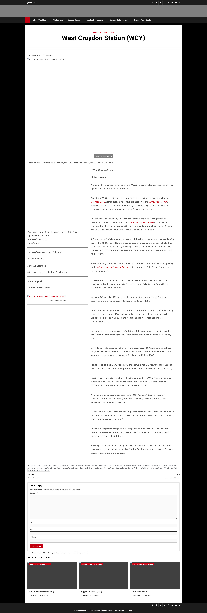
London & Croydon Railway (141, 222)
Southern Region (121, 468)
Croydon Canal (98, 201)
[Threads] (168, 3)
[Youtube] (176, 3)
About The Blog (39, 20)
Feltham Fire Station (172, 476)
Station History (144, 468)
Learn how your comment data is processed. (72, 553)
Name (32, 522)
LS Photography (57, 20)
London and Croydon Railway (84, 465)
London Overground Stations (103, 32)
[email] (180, 3)
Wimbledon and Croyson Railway (38, 470)
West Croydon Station (171, 468)
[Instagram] (164, 3)
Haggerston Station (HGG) (91, 592)
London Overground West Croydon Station (47, 468)
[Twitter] (160, 3)
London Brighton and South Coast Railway (108, 465)
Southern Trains (133, 468)
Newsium (118, 610)
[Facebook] (156, 3)
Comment (34, 493)
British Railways (36, 465)
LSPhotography (34, 55)
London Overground (129, 465)
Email (32, 529)
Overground (84, 468)
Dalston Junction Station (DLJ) (41, 592)
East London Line (63, 465)
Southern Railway (109, 468)
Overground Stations (95, 468)
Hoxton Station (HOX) (140, 592)
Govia (72, 465)
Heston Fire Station (34, 476)
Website (33, 537)
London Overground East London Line (149, 465)
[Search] (179, 20)
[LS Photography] (153, 3)
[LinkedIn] (172, 3)
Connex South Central (49, 465)
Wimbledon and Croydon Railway (113, 267)
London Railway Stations (70, 468)
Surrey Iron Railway (158, 201)
